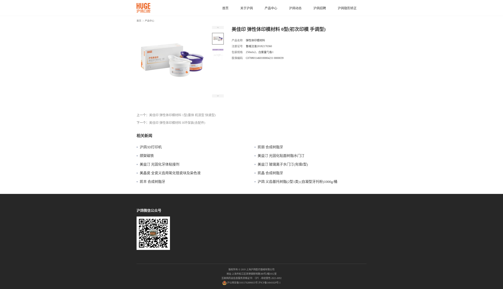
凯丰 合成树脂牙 (152, 182)
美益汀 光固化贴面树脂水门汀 (281, 156)
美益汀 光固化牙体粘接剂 (159, 164)
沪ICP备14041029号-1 (269, 282)
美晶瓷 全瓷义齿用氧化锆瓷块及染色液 (170, 173)
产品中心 (271, 8)
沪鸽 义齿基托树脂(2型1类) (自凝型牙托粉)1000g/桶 (297, 182)
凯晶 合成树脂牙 (270, 173)
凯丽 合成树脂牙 (270, 147)
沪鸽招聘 (319, 8)
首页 (225, 8)
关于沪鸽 (246, 8)
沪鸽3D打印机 (151, 147)
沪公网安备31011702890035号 (242, 282)
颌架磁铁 (147, 156)
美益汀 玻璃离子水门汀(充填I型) (283, 164)
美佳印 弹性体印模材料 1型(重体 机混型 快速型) (182, 115)
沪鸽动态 (295, 8)
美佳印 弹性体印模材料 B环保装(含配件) (177, 122)
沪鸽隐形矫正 (347, 8)
